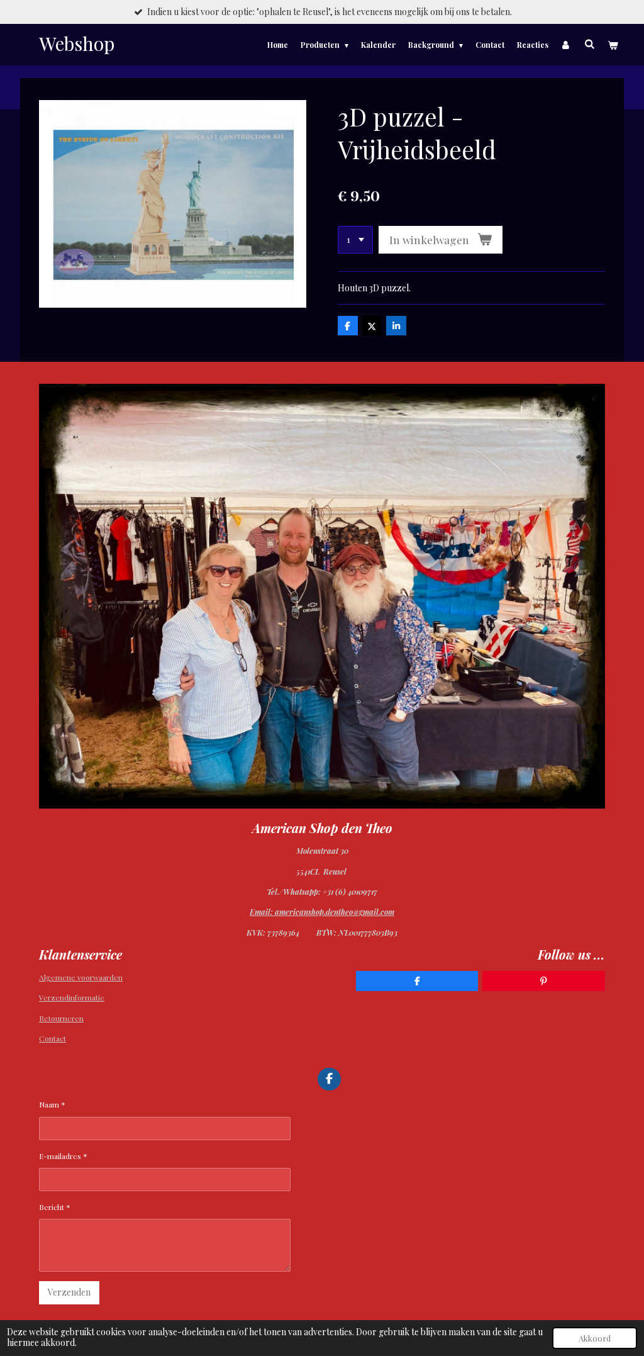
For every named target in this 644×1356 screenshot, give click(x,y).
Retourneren (61, 1018)
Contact (52, 1038)
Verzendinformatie (71, 997)
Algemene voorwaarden (81, 977)
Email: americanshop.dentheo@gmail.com (322, 912)
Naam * (52, 1104)
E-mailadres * (63, 1156)
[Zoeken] (589, 43)
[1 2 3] (355, 240)
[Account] (566, 44)
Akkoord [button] (595, 1338)
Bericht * (54, 1207)
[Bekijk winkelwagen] (612, 44)
